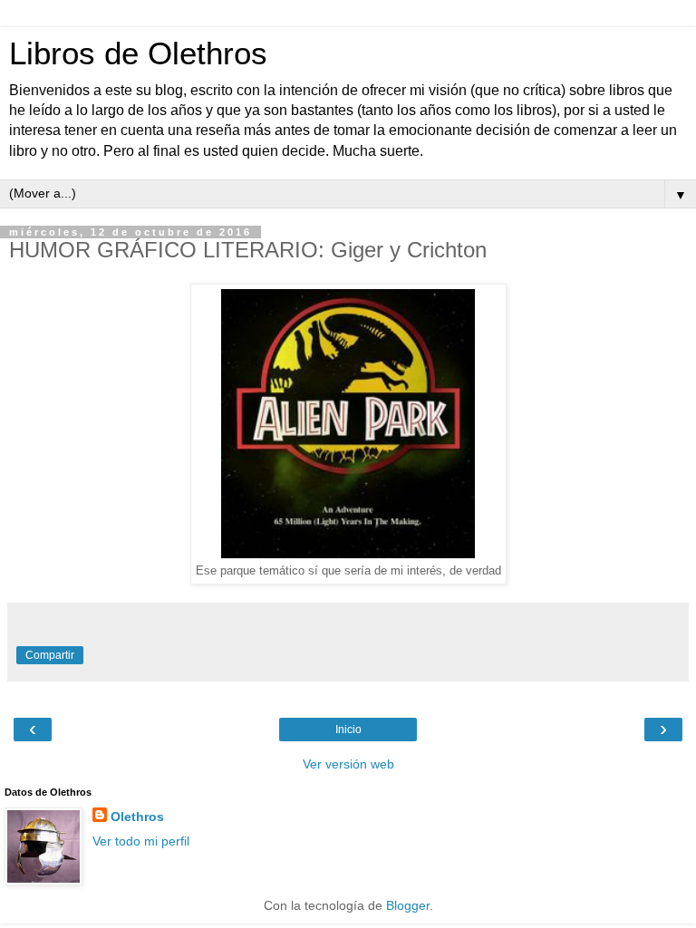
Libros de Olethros (138, 53)
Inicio (348, 729)
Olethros (137, 816)
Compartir (49, 655)
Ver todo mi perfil (140, 841)
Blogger (408, 905)
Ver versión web (348, 764)
